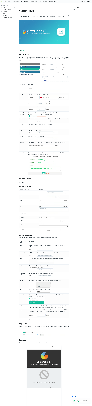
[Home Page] (2, 1)
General (28, 7)
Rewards (23, 50)
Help (7, 1)
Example (75, 11)
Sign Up (88, 1)
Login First (75, 9)
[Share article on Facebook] (72, 396)
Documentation (15, 1)
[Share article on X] (73, 396)
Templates (44, 1)
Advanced (34, 7)
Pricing (83, 1)
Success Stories (53, 1)
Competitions (24, 49)
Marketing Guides (33, 1)
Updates (26, 1)
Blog (40, 1)
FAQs (21, 1)
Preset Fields (76, 7)
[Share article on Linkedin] (75, 396)
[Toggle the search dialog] (78, 1)
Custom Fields (41, 7)
